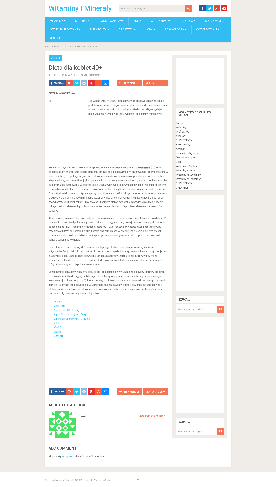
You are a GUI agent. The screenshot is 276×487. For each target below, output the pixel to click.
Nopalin (58, 301)
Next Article (154, 83)
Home (48, 46)
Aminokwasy (183, 144)
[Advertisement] (108, 171)
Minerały (82, 20)
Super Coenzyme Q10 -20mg (69, 314)
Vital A (57, 327)
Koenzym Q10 (214, 20)
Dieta (70, 46)
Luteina (180, 123)
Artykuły (180, 148)
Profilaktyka (182, 131)
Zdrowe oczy (174, 29)
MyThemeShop (102, 480)
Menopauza (98, 29)
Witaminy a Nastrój (186, 166)
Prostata (126, 29)
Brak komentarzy (92, 75)
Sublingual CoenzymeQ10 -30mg (71, 318)
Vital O (57, 323)
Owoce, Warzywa (111, 20)
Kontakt (55, 38)
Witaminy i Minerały (80, 8)
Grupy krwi (159, 20)
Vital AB (58, 336)
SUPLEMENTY (184, 140)
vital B (57, 331)
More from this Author (151, 415)
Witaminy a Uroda (185, 170)
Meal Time (59, 305)
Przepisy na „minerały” (188, 179)
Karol (53, 75)
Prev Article (130, 83)
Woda (149, 29)
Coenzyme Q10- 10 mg (66, 310)
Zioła (137, 20)
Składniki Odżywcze (187, 153)
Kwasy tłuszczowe (63, 29)
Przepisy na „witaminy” (189, 174)
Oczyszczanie (206, 29)
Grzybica (186, 20)
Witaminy (56, 20)
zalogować (68, 456)
